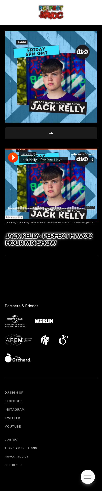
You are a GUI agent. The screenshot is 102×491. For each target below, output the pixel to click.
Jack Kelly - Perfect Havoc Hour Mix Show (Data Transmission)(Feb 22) (56, 222)
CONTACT (12, 439)
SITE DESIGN (14, 465)
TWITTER (12, 418)
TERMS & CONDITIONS (21, 448)
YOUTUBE (13, 426)
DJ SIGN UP (14, 392)
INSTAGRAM (15, 409)
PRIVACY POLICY (16, 456)
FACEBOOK (14, 401)
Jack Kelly (10, 222)
